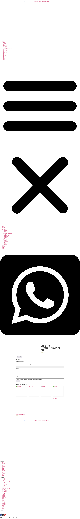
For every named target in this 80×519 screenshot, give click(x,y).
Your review (18, 368)
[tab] (19, 357)
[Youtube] (5, 515)
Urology (4, 47)
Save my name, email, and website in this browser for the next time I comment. (29, 379)
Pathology (5, 59)
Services (3, 62)
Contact (3, 63)
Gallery (3, 60)
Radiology (4, 58)
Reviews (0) (19, 356)
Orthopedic (5, 52)
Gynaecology (5, 53)
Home (3, 41)
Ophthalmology (5, 56)
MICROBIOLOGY (21, 343)
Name (17, 373)
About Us (3, 42)
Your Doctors (4, 43)
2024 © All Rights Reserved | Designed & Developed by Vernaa (10, 517)
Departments (4, 44)
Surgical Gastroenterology (7, 48)
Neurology (5, 45)
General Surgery (5, 51)
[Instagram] (3, 515)
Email (17, 376)
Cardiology (5, 46)
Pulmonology (5, 54)
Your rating (18, 365)
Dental (4, 57)
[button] (40, 145)
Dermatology (5, 55)
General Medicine (6, 50)
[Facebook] (1, 515)
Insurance (3, 61)
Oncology (4, 49)
